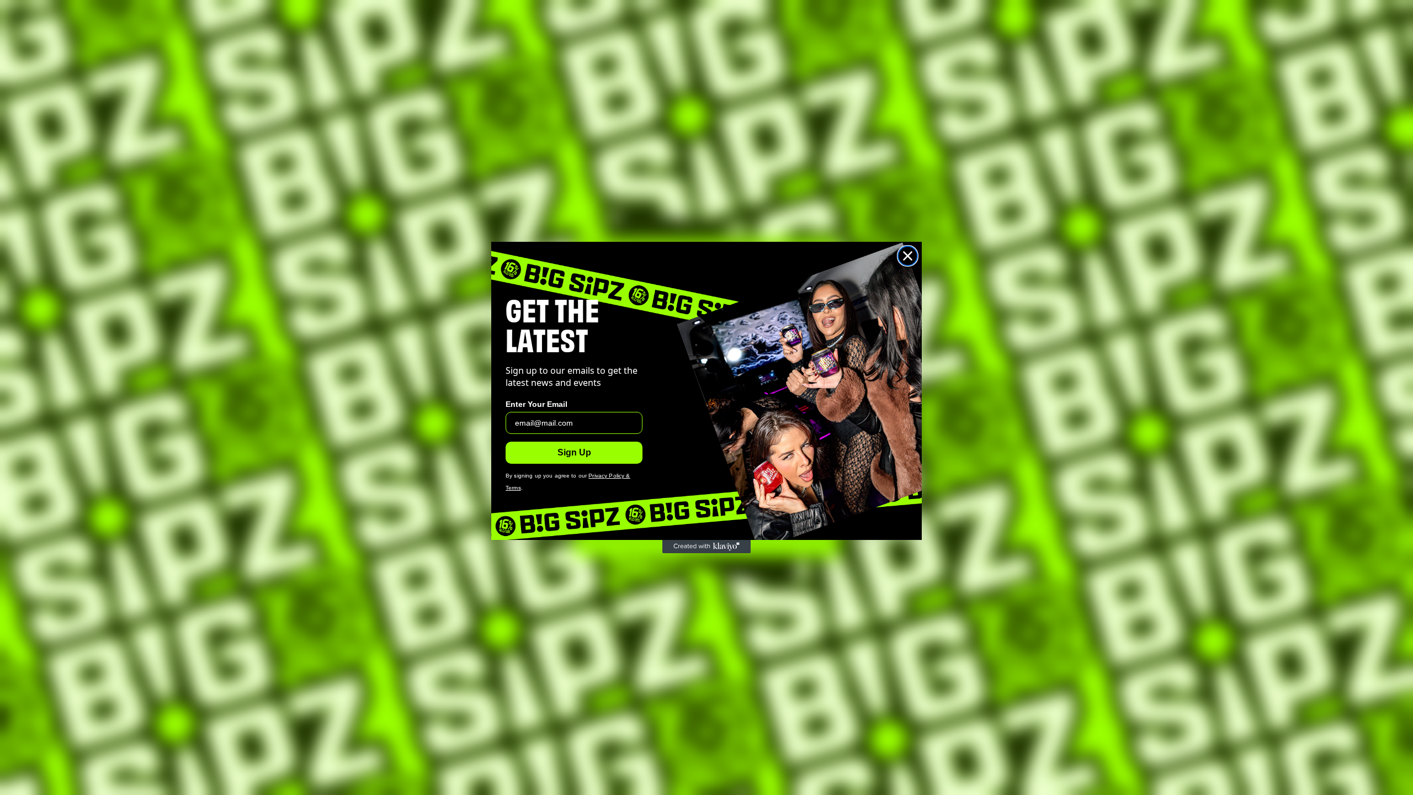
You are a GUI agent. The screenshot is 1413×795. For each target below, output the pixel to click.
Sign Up (574, 452)
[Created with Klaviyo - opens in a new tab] (706, 546)
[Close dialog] (907, 256)
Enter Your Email (536, 404)
